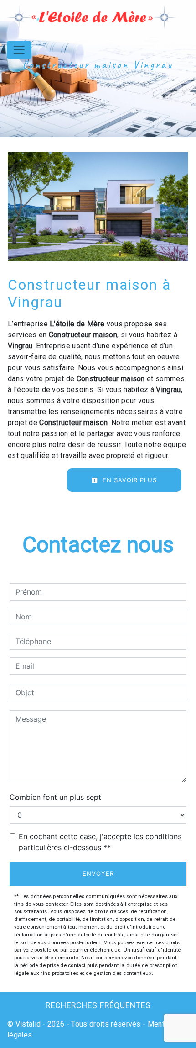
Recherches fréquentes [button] (98, 1005)
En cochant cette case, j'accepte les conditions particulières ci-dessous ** (100, 842)
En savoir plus (128, 480)
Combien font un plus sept (55, 797)
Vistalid (28, 1024)
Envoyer (98, 873)
